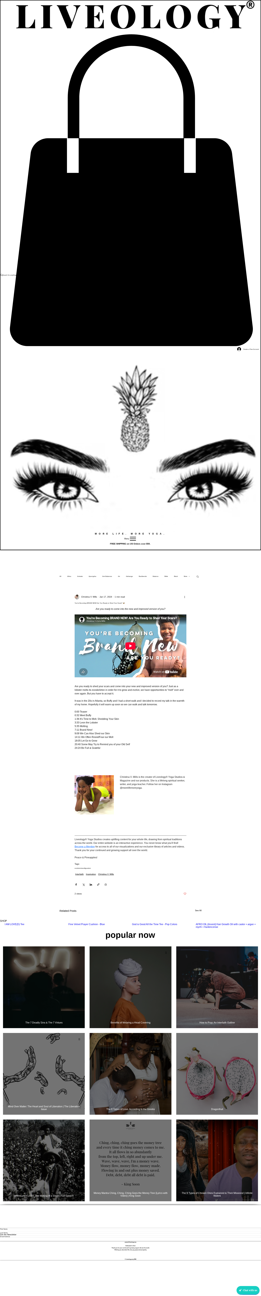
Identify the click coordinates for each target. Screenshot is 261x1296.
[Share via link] (98, 884)
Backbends (143, 576)
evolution (78, 868)
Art (119, 576)
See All (198, 910)
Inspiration (91, 874)
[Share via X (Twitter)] (83, 884)
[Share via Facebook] (76, 884)
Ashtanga (129, 576)
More (185, 576)
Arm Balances (107, 576)
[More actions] (184, 597)
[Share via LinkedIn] (90, 884)
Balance (155, 576)
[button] (197, 576)
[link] (130, 190)
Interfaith (79, 874)
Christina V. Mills (106, 874)
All (60, 576)
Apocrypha (92, 576)
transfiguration (86, 868)
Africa (69, 576)
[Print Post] (105, 884)
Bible (166, 576)
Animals (80, 576)
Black (176, 576)
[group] (130, 926)
